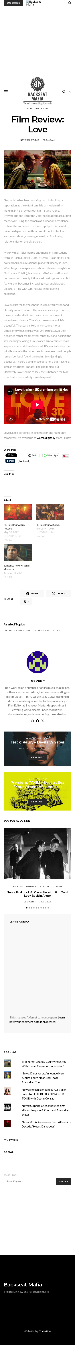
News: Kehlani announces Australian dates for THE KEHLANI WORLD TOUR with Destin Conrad (44, 1094)
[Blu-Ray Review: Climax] (50, 512)
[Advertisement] (37, 46)
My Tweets (11, 1139)
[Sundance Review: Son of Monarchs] (18, 552)
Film (42, 886)
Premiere (42, 779)
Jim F (48, 793)
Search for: (10, 1175)
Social (8, 1152)
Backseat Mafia (23, 1284)
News (59, 886)
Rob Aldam (49, 140)
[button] (69, 91)
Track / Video (42, 739)
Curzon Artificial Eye (18, 630)
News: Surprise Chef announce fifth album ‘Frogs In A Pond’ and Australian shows (45, 1110)
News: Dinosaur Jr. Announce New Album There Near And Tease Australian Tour (43, 1078)
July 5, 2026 (45, 902)
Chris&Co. (45, 1331)
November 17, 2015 (29, 140)
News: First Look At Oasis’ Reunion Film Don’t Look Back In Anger (37, 894)
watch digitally (46, 437)
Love (57, 630)
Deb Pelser (30, 902)
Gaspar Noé (42, 630)
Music (29, 739)
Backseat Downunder (25, 886)
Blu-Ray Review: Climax (48, 524)
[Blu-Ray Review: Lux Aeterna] (18, 512)
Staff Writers (48, 749)
